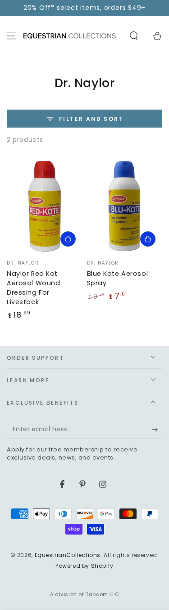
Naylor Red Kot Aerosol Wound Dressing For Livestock (33, 287)
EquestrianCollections (68, 555)
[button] (134, 36)
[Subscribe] (157, 430)
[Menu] (11, 36)
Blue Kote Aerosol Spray (117, 278)
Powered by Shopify (84, 566)
